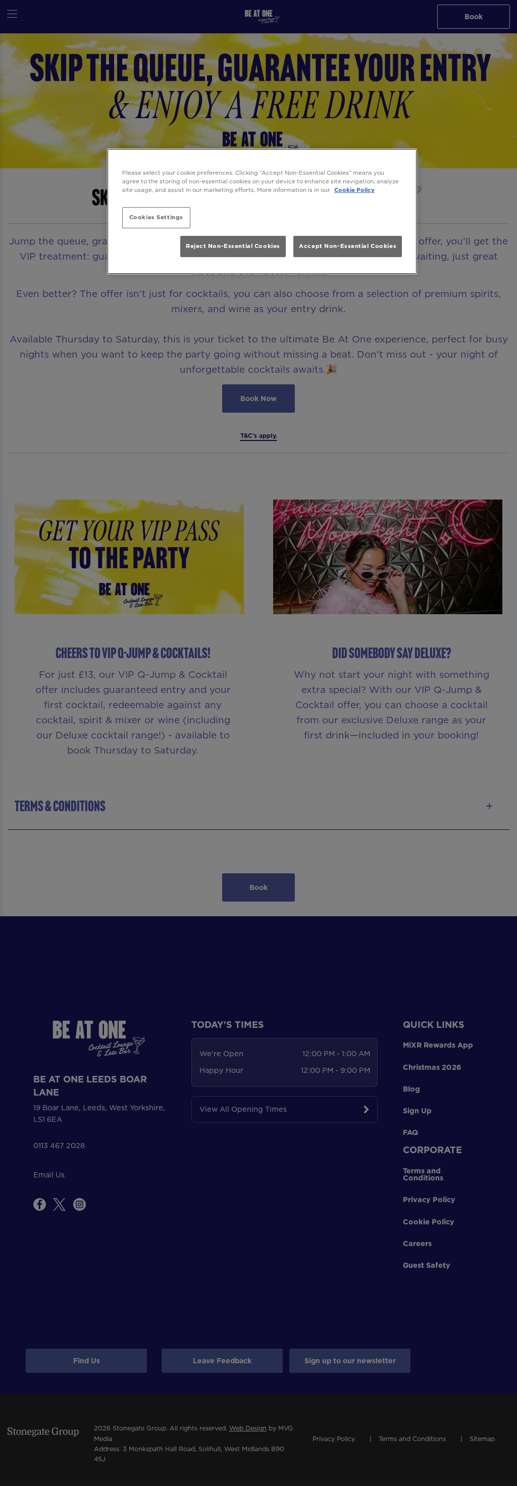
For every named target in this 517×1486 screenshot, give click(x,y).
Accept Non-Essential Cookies (347, 246)
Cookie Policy (354, 190)
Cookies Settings (156, 217)
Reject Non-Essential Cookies (233, 246)
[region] (262, 211)
